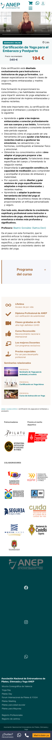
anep (3, 409)
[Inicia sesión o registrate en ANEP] (43, 3)
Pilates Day (7, 693)
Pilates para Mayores (11, 708)
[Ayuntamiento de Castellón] (37, 530)
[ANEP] (10, 5)
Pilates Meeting (9, 701)
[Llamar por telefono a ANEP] (26, 737)
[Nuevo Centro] (14, 530)
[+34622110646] (26, 657)
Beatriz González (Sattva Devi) (29, 227)
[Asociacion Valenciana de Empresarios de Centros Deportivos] (14, 494)
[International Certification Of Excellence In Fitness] (14, 447)
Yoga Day (6, 690)
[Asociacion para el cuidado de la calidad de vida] (37, 512)
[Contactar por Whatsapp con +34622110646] (19, 737)
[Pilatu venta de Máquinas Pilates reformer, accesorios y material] (14, 433)
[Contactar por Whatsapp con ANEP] (37, 3)
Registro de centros (11, 718)
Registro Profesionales (12, 715)
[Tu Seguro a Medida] (14, 512)
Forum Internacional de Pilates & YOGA (20, 697)
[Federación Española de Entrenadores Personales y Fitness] (37, 477)
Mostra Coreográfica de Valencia (17, 686)
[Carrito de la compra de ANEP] (30, 3)
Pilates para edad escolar (13, 705)
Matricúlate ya (41, 735)
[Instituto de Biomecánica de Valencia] (37, 494)
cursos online (12, 409)
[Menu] (30, 3)
